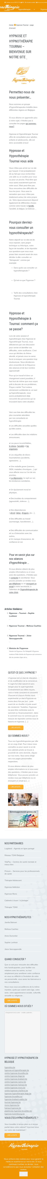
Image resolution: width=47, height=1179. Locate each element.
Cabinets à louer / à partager (16, 900)
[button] (33, 9)
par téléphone (15, 583)
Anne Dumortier (11, 936)
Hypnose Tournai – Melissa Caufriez (25, 626)
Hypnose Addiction (12, 887)
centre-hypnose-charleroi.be (16, 1090)
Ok (23, 1174)
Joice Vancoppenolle (13, 949)
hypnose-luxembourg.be (15, 1114)
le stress (12, 446)
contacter (14, 578)
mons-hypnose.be (12, 1105)
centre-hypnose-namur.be (15, 1082)
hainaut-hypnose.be (13, 1108)
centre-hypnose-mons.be (15, 1088)
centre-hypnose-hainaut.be (16, 1085)
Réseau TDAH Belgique (14, 855)
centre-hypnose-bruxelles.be (16, 1073)
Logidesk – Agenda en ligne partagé (19, 848)
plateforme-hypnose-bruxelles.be (18, 1111)
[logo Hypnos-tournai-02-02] (23, 1147)
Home (11, 25)
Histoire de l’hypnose (18, 648)
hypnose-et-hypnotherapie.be (17, 1070)
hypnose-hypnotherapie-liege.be (18, 1093)
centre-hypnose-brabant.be (16, 1079)
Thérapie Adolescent (13, 880)
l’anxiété (20, 446)
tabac (18, 513)
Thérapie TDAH (11, 907)
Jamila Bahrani (11, 922)
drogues (25, 513)
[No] (43, 1167)
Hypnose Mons (11, 894)
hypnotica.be (10, 1067)
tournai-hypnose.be (13, 1102)
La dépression (16, 478)
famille (31, 206)
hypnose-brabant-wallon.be (16, 1099)
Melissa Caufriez (11, 929)
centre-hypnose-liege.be (15, 1076)
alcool (12, 513)
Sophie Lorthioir (11, 942)
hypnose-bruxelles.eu (13, 1096)
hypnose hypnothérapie (19, 601)
